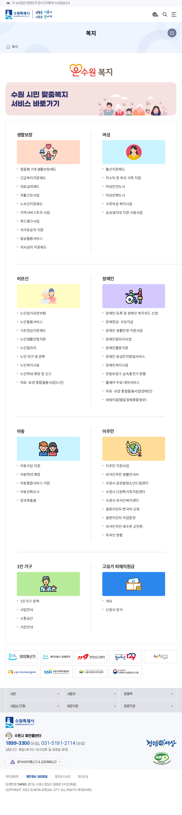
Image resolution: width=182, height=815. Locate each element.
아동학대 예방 (30, 474)
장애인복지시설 (117, 365)
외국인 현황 (114, 535)
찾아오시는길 (62, 776)
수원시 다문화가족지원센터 (125, 491)
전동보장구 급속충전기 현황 (126, 373)
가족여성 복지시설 (119, 203)
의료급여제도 (30, 186)
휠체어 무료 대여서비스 (122, 382)
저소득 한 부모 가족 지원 (123, 177)
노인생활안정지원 (33, 339)
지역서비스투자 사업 (35, 212)
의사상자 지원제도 (33, 247)
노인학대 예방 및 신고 (35, 373)
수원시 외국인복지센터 (122, 500)
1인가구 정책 (29, 601)
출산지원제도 (115, 169)
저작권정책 (12, 776)
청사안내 (83, 776)
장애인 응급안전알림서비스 (125, 356)
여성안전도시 (115, 186)
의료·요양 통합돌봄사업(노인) (41, 382)
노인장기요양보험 (33, 313)
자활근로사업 (30, 195)
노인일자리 (28, 347)
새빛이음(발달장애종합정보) (126, 399)
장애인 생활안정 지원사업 (124, 330)
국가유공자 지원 (32, 229)
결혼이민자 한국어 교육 (122, 509)
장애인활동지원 (117, 347)
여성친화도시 (115, 195)
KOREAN (155, 14)
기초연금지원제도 (33, 330)
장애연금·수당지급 (119, 321)
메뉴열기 (174, 14)
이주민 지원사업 (117, 465)
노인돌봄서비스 (31, 321)
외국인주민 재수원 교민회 (124, 526)
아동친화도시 (30, 491)
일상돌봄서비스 (31, 238)
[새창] (22, 657)
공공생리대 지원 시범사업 (124, 212)
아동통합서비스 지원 (35, 483)
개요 (109, 601)
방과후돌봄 (28, 500)
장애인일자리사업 (118, 339)
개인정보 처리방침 (36, 776)
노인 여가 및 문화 (32, 356)
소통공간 (26, 618)
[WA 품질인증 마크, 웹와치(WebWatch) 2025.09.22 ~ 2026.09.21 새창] (161, 758)
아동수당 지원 (30, 465)
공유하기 (172, 32)
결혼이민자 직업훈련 (120, 517)
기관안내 (26, 627)
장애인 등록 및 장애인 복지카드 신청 (132, 313)
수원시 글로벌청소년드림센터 (127, 483)
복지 (15, 46)
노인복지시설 (30, 365)
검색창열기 (165, 14)
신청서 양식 (114, 609)
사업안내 (26, 609)
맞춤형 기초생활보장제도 (38, 169)
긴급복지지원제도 (33, 177)
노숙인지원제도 (31, 203)
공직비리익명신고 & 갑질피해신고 (37, 762)
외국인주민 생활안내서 (122, 474)
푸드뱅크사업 (30, 221)
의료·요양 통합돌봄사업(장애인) (129, 391)
